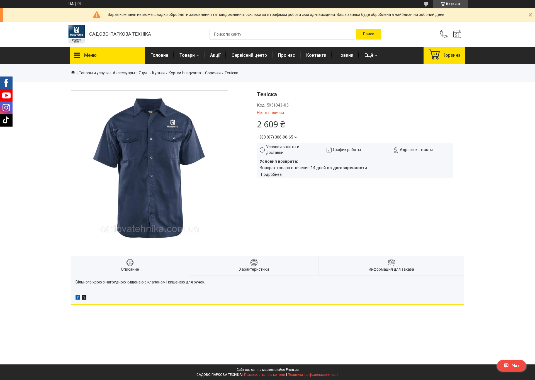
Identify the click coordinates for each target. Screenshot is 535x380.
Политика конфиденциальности (313, 375)
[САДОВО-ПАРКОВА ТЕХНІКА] (76, 34)
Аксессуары (124, 73)
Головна (159, 55)
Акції (215, 55)
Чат (515, 365)
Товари (187, 55)
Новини (345, 55)
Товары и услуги (94, 73)
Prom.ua (292, 370)
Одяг (143, 73)
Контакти (316, 55)
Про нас (286, 55)
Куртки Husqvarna (185, 73)
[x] (84, 298)
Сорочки (213, 73)
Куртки (158, 73)
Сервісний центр (249, 55)
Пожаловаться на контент (264, 375)
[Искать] (368, 34)
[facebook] (78, 298)
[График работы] (457, 34)
